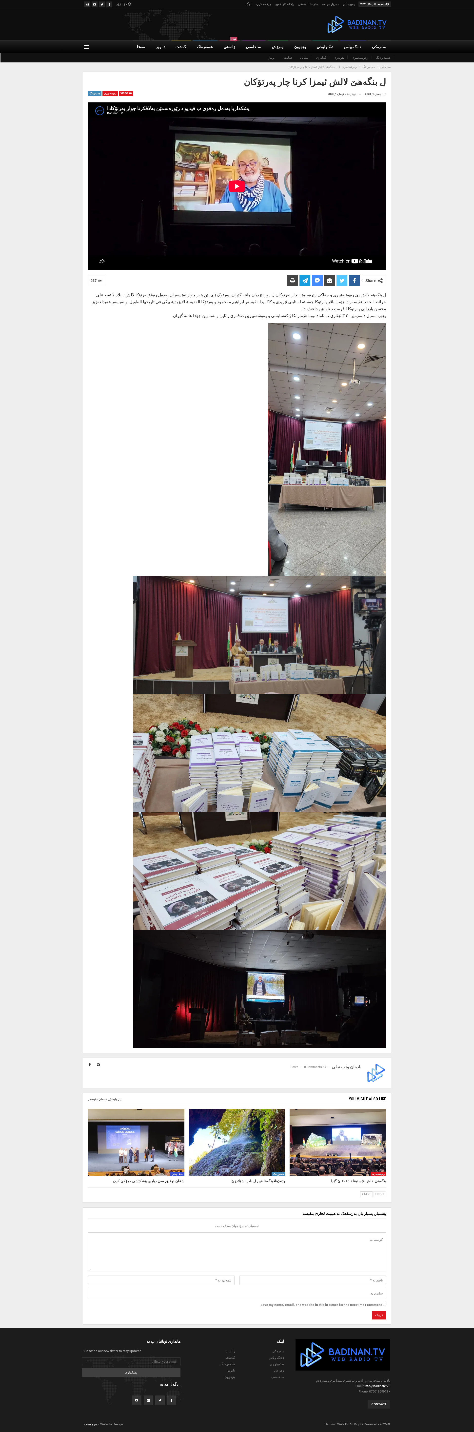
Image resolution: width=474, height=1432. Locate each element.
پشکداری (131, 1372)
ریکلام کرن (263, 4)
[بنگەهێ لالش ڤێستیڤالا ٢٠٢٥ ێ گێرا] (338, 1142)
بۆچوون (300, 47)
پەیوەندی (348, 4)
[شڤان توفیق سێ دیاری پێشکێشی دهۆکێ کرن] (136, 1142)
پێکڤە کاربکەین (284, 4)
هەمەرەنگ (205, 47)
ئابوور (160, 47)
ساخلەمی (253, 47)
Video (124, 93)
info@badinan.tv (376, 1386)
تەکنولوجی (325, 47)
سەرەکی (379, 47)
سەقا (141, 47)
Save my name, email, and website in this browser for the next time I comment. (320, 1305)
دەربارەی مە (330, 4)
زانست (230, 1351)
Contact (378, 1404)
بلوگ (249, 4)
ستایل (304, 57)
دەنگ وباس (352, 47)
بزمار (271, 57)
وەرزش (277, 47)
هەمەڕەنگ (383, 57)
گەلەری (321, 57)
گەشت (181, 47)
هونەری (339, 57)
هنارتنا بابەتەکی (308, 4)
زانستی (230, 45)
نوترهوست (91, 1424)
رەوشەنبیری (360, 57)
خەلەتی (287, 57)
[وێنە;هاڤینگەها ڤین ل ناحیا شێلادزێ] (237, 1142)
